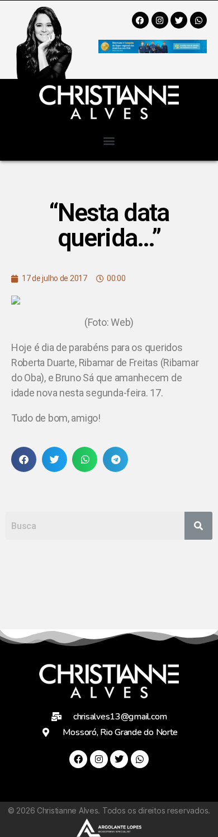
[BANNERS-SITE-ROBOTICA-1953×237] (152, 49)
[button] (109, 140)
